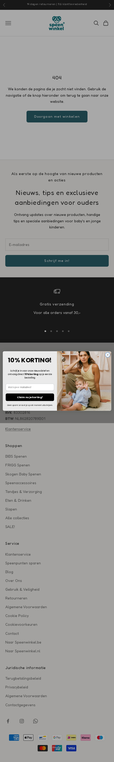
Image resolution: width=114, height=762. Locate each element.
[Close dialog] (107, 354)
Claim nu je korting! (30, 397)
